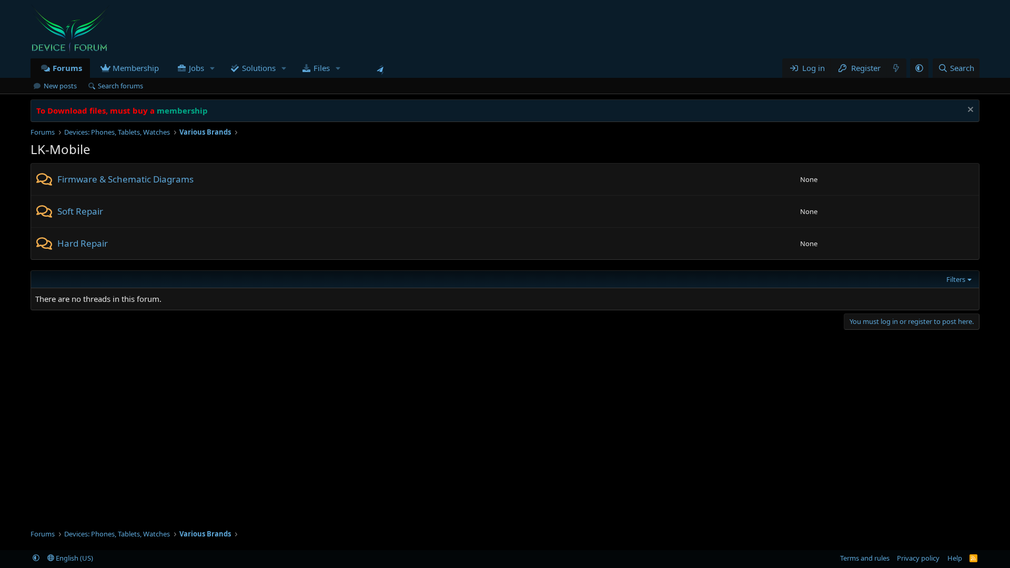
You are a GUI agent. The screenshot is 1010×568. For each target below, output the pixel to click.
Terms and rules (865, 558)
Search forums (120, 85)
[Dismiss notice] (969, 110)
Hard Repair (82, 243)
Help (954, 558)
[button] (212, 68)
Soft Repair (80, 211)
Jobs (196, 68)
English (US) (73, 558)
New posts (60, 85)
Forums (67, 68)
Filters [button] (955, 279)
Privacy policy (918, 558)
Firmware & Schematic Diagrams (125, 179)
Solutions (259, 68)
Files (322, 68)
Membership (136, 68)
